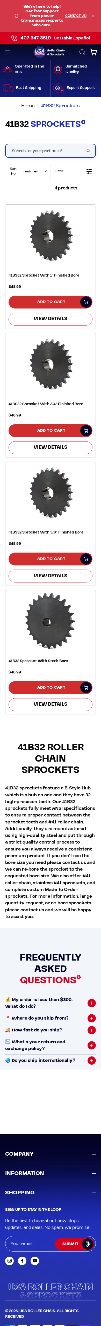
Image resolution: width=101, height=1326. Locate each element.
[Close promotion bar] (92, 16)
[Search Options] (90, 151)
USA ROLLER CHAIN (37, 1311)
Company (19, 1154)
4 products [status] (66, 188)
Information (24, 1173)
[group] (50, 16)
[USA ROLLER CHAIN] (50, 52)
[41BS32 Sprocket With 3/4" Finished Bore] (50, 363)
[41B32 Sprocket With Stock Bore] (50, 620)
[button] (81, 52)
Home (28, 106)
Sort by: (24, 171)
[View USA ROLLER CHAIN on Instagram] (9, 1261)
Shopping (19, 1192)
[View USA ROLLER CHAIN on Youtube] (35, 1261)
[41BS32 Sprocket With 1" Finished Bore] (50, 235)
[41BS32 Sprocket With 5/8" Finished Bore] (50, 492)
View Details (50, 319)
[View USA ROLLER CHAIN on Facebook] (22, 1261)
